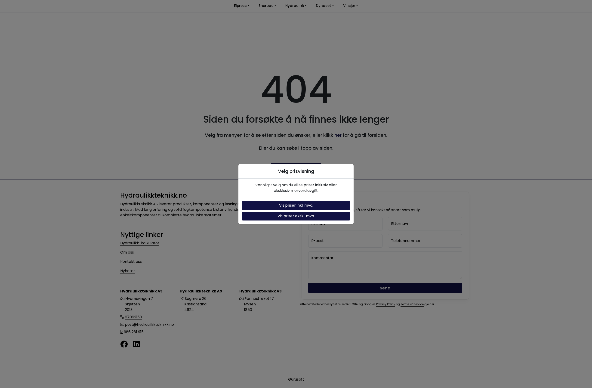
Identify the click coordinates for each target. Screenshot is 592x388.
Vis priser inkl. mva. (296, 205)
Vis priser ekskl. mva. (296, 216)
